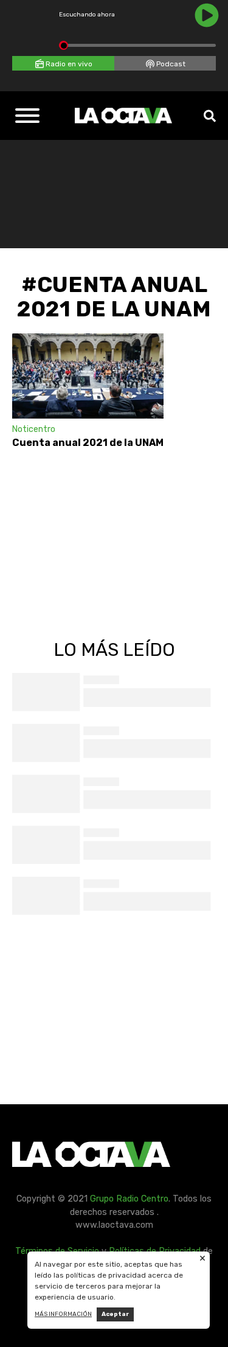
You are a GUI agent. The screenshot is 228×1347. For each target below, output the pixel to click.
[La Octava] (123, 115)
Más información (63, 1314)
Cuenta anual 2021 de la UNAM (88, 442)
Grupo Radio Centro (129, 1199)
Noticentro (33, 429)
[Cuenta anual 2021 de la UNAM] (88, 376)
